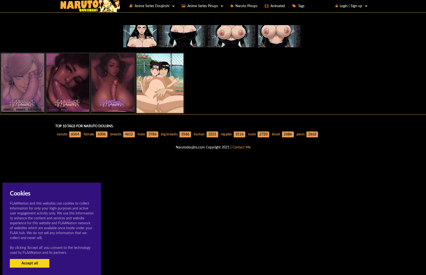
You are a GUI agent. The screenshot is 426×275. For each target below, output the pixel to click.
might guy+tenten (160, 109)
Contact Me (241, 147)
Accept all (29, 263)
